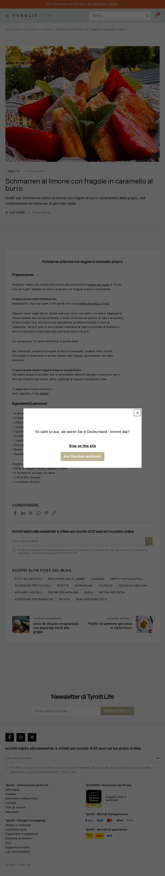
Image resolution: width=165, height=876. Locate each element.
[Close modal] (137, 412)
